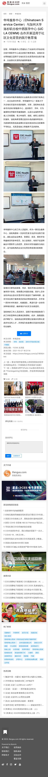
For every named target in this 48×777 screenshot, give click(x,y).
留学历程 (9, 705)
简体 (23, 3)
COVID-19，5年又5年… (15, 535)
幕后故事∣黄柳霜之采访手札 (22, 693)
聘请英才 (5, 755)
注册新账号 (16, 456)
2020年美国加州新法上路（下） (27, 713)
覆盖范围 (17, 758)
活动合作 (17, 755)
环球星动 (9, 681)
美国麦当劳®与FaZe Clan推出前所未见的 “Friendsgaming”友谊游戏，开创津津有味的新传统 (24, 371)
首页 (5, 14)
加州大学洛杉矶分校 (32, 342)
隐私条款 (17, 751)
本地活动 (18, 14)
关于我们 (5, 747)
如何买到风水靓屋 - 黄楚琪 (22, 701)
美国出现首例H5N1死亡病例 (17, 543)
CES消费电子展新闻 (14, 581)
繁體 (28, 3)
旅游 (10, 14)
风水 (8, 701)
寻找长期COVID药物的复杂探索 (18, 527)
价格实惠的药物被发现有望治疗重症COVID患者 (25, 514)
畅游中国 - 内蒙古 (13, 677)
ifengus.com (19, 472)
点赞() (25, 333)
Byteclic (14, 744)
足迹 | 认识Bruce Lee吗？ (22, 685)
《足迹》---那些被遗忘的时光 (23, 689)
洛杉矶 (21, 342)
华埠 (15, 342)
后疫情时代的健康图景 (14, 510)
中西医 (6, 345)
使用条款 (17, 747)
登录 (8, 456)
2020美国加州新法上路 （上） (26, 709)
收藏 (7, 379)
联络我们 (5, 751)
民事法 (9, 709)
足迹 (8, 685)
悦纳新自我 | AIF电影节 (24, 681)
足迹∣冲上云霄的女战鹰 (20, 697)
